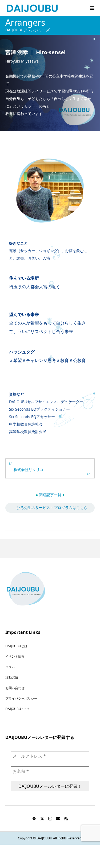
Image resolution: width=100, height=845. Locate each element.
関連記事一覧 (50, 494)
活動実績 (11, 677)
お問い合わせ (15, 688)
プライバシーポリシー (21, 698)
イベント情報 (15, 656)
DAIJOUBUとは (16, 646)
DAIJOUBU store (17, 709)
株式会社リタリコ (28, 469)
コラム (10, 667)
